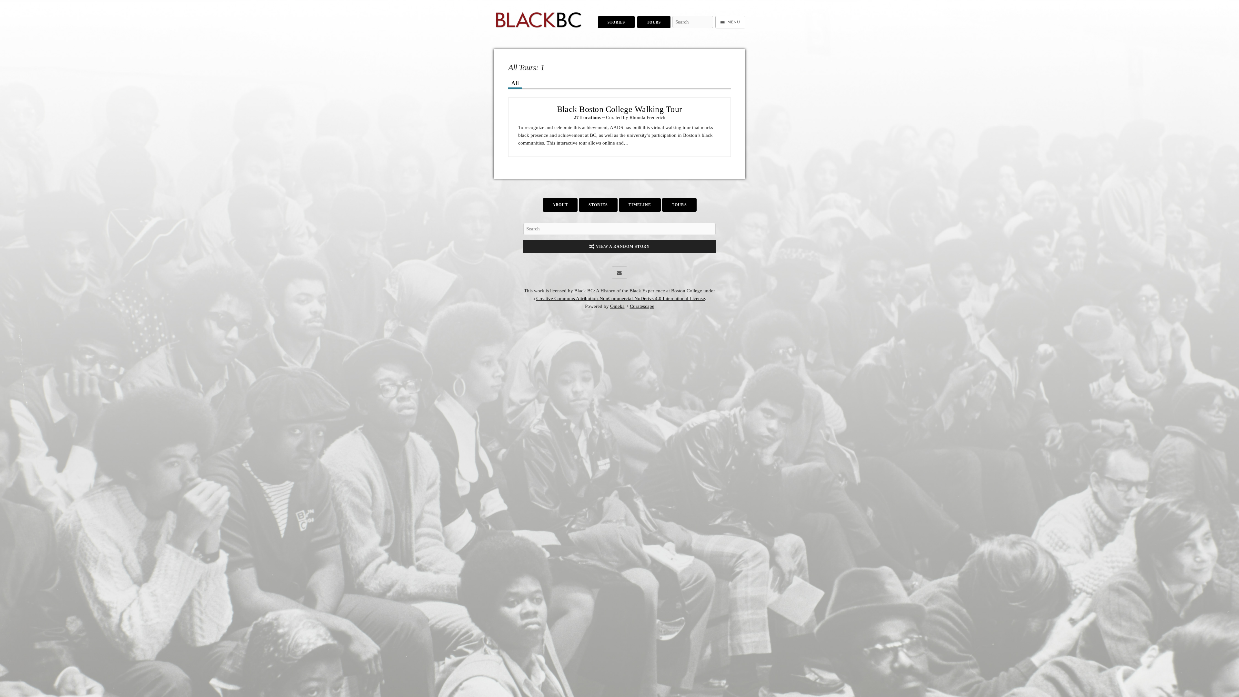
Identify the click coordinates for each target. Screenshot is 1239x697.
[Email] (619, 272)
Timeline (640, 205)
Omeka (617, 306)
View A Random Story (622, 246)
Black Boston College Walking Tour (619, 109)
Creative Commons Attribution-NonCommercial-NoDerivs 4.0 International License (620, 298)
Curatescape (642, 306)
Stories (616, 22)
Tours (654, 22)
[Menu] (730, 22)
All (515, 83)
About (560, 205)
